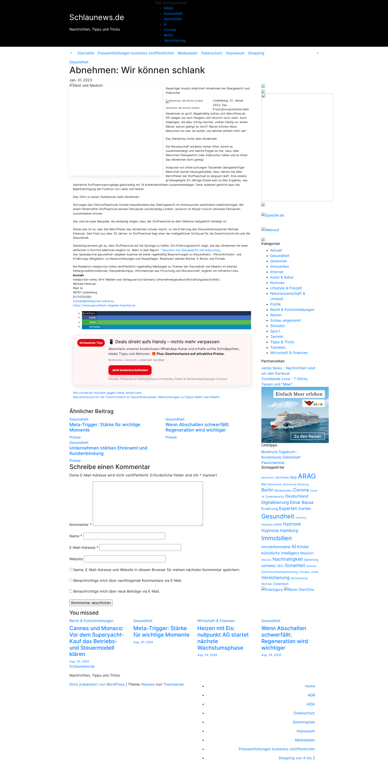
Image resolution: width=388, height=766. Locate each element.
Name (75, 536)
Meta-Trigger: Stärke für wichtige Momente (161, 631)
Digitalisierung (275, 502)
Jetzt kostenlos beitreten (130, 370)
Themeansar (173, 684)
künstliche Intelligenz (280, 553)
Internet (276, 272)
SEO (280, 566)
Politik (275, 304)
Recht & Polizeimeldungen (292, 309)
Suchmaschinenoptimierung (279, 571)
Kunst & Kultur (282, 277)
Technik (276, 336)
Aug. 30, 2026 (79, 661)
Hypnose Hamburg (279, 530)
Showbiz (277, 325)
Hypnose (292, 524)
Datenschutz (212, 53)
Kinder (303, 546)
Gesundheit (173, 13)
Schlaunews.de (96, 17)
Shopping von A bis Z (296, 758)
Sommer (311, 566)
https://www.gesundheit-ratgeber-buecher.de (104, 305)
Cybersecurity (274, 496)
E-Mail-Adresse (83, 547)
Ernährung (269, 509)
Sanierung (311, 559)
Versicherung (175, 40)
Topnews (278, 347)
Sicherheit (295, 565)
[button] (70, 53)
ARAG (168, 8)
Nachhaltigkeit (288, 559)
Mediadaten (188, 53)
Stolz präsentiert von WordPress (97, 684)
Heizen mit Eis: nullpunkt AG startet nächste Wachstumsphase (223, 638)
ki (165, 24)
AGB (311, 695)
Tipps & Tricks (282, 342)
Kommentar (80, 524)
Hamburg (300, 517)
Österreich (281, 584)
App (293, 477)
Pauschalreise (272, 462)
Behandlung (289, 484)
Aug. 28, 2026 (271, 655)
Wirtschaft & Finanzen (289, 352)
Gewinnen (278, 261)
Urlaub (315, 571)
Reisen (275, 315)
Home (310, 686)
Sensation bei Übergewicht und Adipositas (190, 250)
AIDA (311, 704)
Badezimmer (275, 484)
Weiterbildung (299, 578)
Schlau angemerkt (285, 320)
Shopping (256, 53)
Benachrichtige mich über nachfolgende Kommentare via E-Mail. (127, 580)
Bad (264, 484)
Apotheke (282, 477)
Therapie (304, 571)
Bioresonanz (283, 490)
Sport (275, 331)
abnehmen (267, 477)
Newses (148, 684)
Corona (170, 29)
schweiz (268, 565)
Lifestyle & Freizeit (286, 288)
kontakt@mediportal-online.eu (93, 301)
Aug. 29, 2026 (207, 655)
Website (76, 559)
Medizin (306, 553)
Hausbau (267, 524)
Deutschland (296, 496)
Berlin (168, 35)
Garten (304, 508)
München (266, 559)
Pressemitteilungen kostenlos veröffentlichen (136, 53)
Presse (75, 437)
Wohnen (266, 584)
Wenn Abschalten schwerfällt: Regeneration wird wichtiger (197, 427)
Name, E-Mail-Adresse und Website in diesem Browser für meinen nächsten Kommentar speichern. (156, 569)
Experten (288, 508)
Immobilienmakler (276, 547)
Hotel (278, 524)
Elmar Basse (302, 502)
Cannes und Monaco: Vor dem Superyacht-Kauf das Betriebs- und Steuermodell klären (96, 641)
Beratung (303, 484)
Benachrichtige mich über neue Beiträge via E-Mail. (116, 591)
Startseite (85, 53)
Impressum (235, 53)
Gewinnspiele (304, 722)
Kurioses (277, 282)
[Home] (74, 50)
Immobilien (173, 19)
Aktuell (276, 250)
